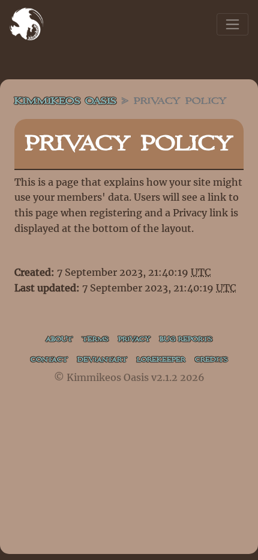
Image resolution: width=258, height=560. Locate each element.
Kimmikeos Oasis (65, 101)
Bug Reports (186, 339)
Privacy (134, 339)
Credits (211, 359)
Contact (49, 359)
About (59, 339)
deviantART (102, 359)
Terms (95, 339)
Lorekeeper (161, 359)
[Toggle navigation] (232, 24)
